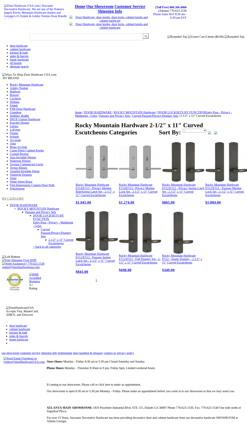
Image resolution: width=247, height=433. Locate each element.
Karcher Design (19, 122)
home (78, 112)
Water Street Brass (21, 181)
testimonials (65, 353)
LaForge (15, 129)
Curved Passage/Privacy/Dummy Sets (56, 233)
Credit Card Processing (14, 289)
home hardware (19, 59)
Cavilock (15, 98)
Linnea (14, 126)
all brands (16, 63)
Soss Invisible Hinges (23, 157)
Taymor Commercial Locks (26, 164)
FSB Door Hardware (23, 109)
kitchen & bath (19, 52)
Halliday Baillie (19, 115)
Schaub (14, 136)
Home (80, 6)
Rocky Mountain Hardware (26, 84)
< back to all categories (47, 246)
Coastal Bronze (19, 154)
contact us (110, 353)
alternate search (19, 66)
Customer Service (129, 6)
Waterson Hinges (20, 160)
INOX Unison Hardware (25, 119)
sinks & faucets (19, 56)
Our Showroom (99, 6)
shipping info (49, 353)
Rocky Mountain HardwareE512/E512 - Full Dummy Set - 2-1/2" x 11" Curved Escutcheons (140, 263)
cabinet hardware (20, 49)
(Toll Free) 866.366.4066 (171, 7)
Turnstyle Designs (21, 174)
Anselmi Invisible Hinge (25, 171)
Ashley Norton (19, 88)
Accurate (15, 140)
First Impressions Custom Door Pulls (32, 185)
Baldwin (15, 91)
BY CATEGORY (13, 198)
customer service (30, 353)
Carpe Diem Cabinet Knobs (27, 150)
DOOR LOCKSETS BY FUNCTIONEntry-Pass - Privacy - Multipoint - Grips (53, 221)
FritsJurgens (17, 188)
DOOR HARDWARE (24, 205)
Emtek (14, 105)
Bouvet (14, 95)
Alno (13, 143)
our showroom (10, 353)
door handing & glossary (88, 353)
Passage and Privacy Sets (40, 212)
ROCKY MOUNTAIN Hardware (38, 208)
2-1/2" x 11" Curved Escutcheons (60, 241)
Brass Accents (18, 147)
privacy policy (125, 353)
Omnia (14, 133)
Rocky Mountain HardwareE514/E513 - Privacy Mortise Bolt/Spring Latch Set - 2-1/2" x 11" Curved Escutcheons (95, 194)
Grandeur (15, 112)
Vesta (13, 178)
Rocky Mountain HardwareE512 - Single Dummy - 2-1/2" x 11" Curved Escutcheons (182, 263)
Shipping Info (110, 11)
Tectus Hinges (18, 167)
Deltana (14, 102)
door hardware (19, 45)
